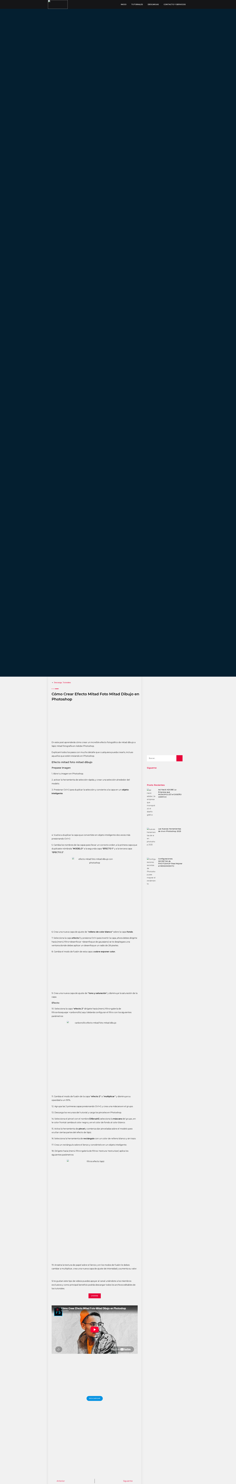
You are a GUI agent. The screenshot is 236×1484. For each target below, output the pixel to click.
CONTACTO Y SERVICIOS (175, 4)
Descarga (58, 682)
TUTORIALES (137, 4)
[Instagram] (165, 774)
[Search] (179, 758)
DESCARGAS (153, 4)
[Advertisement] (95, 722)
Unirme (94, 1296)
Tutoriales (67, 682)
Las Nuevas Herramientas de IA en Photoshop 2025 (169, 830)
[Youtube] (154, 774)
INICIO (123, 4)
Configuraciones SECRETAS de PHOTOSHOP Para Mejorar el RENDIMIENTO (170, 862)
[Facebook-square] (176, 774)
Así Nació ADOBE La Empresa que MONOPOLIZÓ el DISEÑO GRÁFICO (170, 793)
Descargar (94, 1398)
